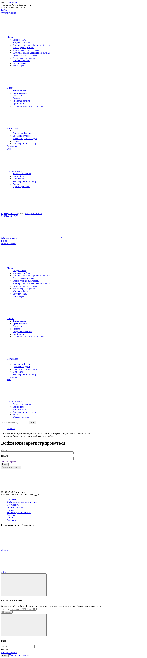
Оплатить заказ (8, 13)
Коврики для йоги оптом (19, 512)
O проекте (12, 499)
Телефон (5, 609)
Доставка (17, 95)
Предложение (20, 93)
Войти (4, 10)
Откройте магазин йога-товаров (28, 106)
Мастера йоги (19, 178)
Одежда (10, 510)
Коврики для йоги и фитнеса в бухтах (31, 45)
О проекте (18, 141)
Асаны (16, 184)
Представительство (22, 101)
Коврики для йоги (21, 42)
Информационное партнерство (22, 502)
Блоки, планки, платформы (26, 50)
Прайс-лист (18, 103)
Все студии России (22, 133)
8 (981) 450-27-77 (9, 216)
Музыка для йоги (21, 186)
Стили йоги (18, 176)
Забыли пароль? (9, 461)
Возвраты (11, 520)
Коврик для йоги (15, 507)
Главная (11, 428)
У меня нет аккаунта (19, 655)
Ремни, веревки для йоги (25, 58)
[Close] (24, 584)
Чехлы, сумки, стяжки (23, 47)
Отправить (6, 612)
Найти (32, 423)
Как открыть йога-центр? (25, 143)
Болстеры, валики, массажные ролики (31, 52)
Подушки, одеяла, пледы (25, 55)
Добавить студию (21, 136)
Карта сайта (13, 505)
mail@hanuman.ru (33, 213)
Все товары (18, 65)
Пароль (4, 455)
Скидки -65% (19, 40)
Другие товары (20, 63)
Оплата (16, 98)
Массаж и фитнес (21, 60)
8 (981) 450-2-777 (14, 2)
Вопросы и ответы (22, 173)
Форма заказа (19, 90)
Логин (4, 450)
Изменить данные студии (25, 138)
